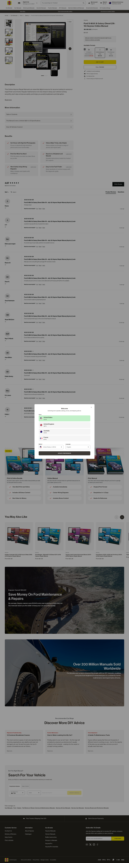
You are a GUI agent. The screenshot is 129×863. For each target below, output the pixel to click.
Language (68, 444)
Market (40, 444)
